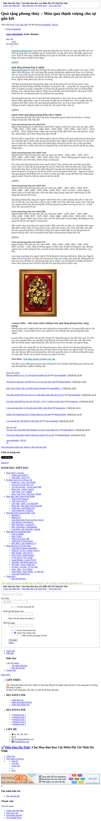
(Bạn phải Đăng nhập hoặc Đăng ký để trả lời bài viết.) (24, 447)
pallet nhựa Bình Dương (22, 702)
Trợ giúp (15, 763)
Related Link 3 (19, 719)
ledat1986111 (55, 388)
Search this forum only (26, 633)
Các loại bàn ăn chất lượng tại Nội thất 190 (24, 421)
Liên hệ (15, 761)
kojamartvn (73, 401)
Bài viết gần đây (18, 668)
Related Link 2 (19, 717)
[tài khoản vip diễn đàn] (50, 783)
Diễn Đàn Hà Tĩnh (17, 747)
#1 (7, 443)
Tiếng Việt (10, 756)
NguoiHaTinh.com (21, 742)
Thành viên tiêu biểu (14, 811)
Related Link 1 (19, 715)
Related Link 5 (19, 724)
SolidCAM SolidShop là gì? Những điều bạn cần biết (28, 414)
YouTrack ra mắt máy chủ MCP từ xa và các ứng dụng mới (30, 382)
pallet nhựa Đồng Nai (21, 705)
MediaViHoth (64, 382)
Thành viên (11, 670)
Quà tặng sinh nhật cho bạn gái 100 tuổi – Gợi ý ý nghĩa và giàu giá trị (35, 401)
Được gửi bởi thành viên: (13, 611)
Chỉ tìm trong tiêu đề (25, 607)
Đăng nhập (5, 675)
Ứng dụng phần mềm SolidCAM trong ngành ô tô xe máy (30, 435)
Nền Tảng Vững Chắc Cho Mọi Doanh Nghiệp (26, 388)
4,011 (14, 42)
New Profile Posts (13, 818)
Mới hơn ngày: (9, 623)
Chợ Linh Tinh (21, 25)
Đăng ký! (5, 463)
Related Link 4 (19, 722)
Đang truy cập (12, 813)
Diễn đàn (10, 653)
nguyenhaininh (44, 25)
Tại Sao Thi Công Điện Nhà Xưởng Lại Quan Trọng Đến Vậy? (32, 430)
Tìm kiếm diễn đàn (19, 665)
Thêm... (11, 643)
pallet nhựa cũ (17, 700)
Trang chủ (10, 651)
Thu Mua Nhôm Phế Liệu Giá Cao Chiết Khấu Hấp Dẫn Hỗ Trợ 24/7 (35, 395)
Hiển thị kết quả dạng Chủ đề (34, 635)
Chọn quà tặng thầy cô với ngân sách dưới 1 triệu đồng (29, 408)
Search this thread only (26, 630)
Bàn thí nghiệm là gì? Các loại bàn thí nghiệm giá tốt (28, 375)
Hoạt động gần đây (14, 815)
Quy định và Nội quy (15, 759)
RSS (13, 770)
